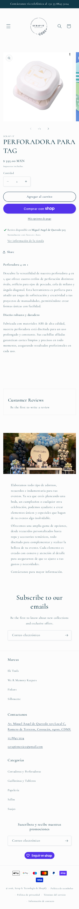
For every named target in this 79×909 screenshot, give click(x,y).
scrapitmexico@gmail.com (25, 747)
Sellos (11, 799)
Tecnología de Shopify (35, 888)
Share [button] (10, 252)
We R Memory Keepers (22, 680)
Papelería (13, 790)
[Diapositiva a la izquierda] (30, 128)
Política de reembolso (62, 888)
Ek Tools (13, 671)
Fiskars (12, 689)
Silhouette (14, 699)
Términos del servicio (55, 894)
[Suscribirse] (66, 635)
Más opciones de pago (39, 218)
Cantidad (8, 173)
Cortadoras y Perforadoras (24, 771)
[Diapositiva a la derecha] (48, 128)
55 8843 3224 (16, 738)
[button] (8, 26)
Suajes (12, 809)
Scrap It (19, 888)
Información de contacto (41, 901)
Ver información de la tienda (25, 240)
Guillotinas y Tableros (22, 780)
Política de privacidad (28, 894)
